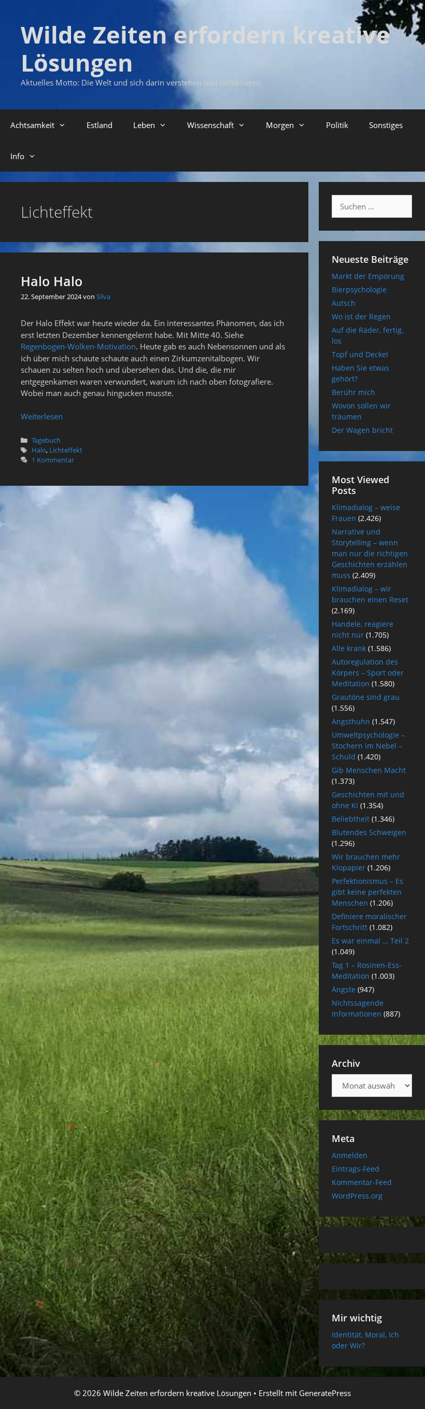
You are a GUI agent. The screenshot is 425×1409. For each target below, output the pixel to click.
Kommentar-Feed (362, 1182)
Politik (337, 125)
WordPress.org (357, 1196)
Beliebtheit (351, 819)
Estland (99, 125)
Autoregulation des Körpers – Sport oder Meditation (368, 672)
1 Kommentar (53, 459)
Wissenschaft (210, 125)
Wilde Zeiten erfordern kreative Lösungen (205, 48)
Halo (39, 450)
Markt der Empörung (368, 276)
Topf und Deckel (360, 354)
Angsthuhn (351, 721)
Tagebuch (46, 440)
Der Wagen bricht (362, 430)
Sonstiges (386, 125)
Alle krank (349, 648)
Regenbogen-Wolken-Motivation (78, 346)
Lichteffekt (65, 450)
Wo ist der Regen (361, 316)
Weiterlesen (42, 416)
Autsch (344, 303)
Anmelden (349, 1155)
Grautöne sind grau (366, 697)
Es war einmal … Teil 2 (370, 941)
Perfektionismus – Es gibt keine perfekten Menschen (367, 892)
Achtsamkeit (32, 125)
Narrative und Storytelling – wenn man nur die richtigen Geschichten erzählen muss (370, 553)
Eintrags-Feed (355, 1169)
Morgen (280, 125)
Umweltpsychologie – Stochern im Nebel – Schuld (368, 746)
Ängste (344, 989)
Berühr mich (353, 392)
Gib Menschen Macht (369, 770)
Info (17, 156)
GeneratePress (325, 1393)
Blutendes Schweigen (369, 832)
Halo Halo (51, 281)
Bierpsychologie (359, 289)
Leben (144, 125)
